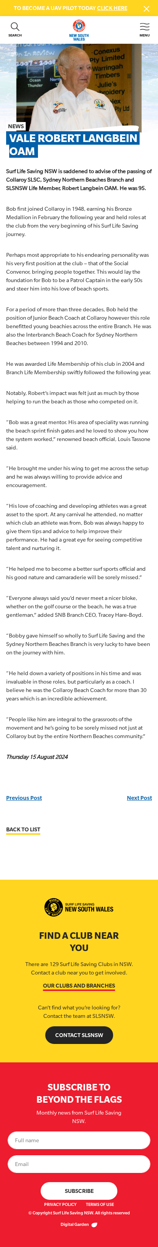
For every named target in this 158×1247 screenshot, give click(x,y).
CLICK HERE (112, 8)
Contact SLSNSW (79, 1035)
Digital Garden (75, 1224)
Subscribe (79, 1191)
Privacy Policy (60, 1204)
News (16, 126)
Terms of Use (100, 1204)
